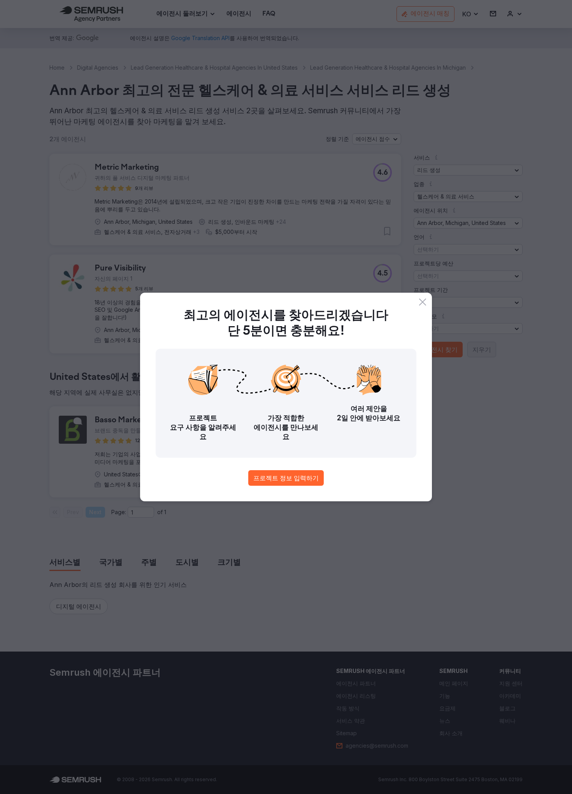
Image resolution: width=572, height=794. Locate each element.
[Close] (422, 302)
